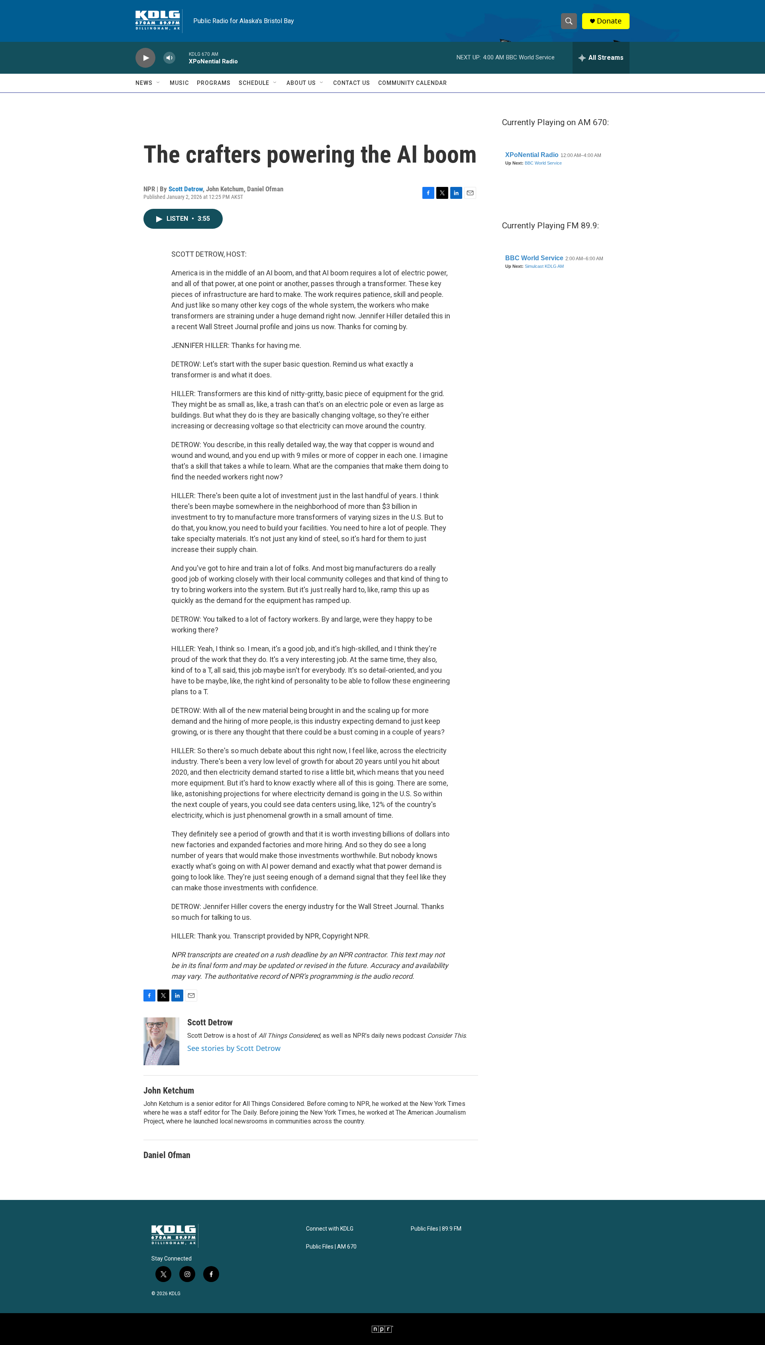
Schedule (254, 83)
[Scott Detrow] (161, 1041)
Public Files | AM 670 (331, 1247)
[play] (145, 58)
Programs (214, 83)
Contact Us (351, 83)
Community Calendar (412, 83)
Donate (609, 21)
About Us (301, 83)
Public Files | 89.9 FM (436, 1229)
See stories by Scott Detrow (233, 1048)
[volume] (169, 58)
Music (179, 83)
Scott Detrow (186, 189)
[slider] (182, 57)
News (144, 83)
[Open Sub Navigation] (158, 83)
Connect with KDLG (329, 1229)
